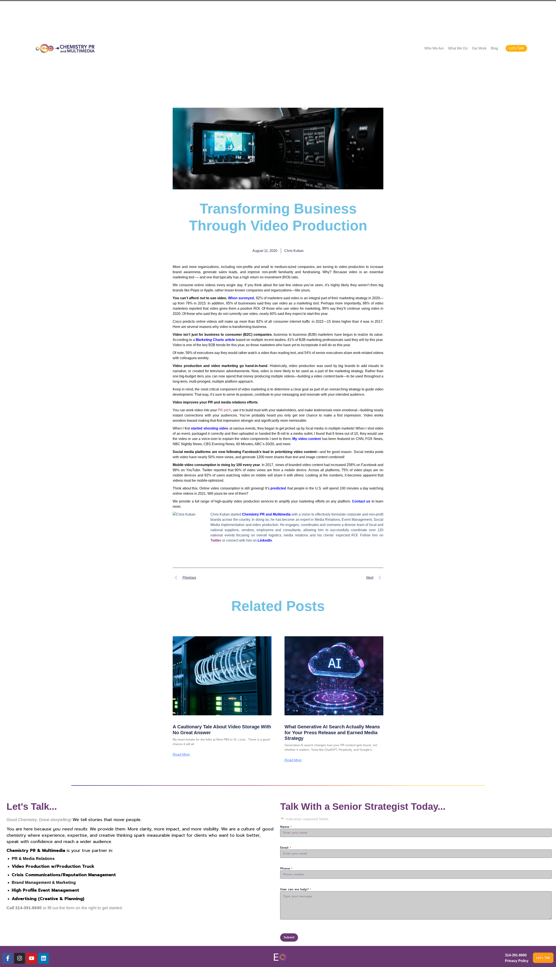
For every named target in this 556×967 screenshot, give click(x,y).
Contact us (361, 501)
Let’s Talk (516, 48)
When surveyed (241, 298)
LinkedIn (265, 540)
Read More (181, 754)
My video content (306, 439)
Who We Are (434, 48)
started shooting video (209, 428)
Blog (494, 48)
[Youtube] (31, 958)
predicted (278, 488)
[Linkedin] (43, 958)
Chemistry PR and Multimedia (266, 514)
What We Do (458, 48)
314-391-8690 (516, 955)
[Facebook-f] (7, 958)
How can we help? (295, 889)
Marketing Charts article (215, 340)
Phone (286, 868)
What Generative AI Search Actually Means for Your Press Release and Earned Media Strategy (332, 732)
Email (285, 848)
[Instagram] (19, 958)
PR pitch (224, 410)
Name (286, 827)
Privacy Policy (516, 961)
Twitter (215, 540)
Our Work (479, 48)
